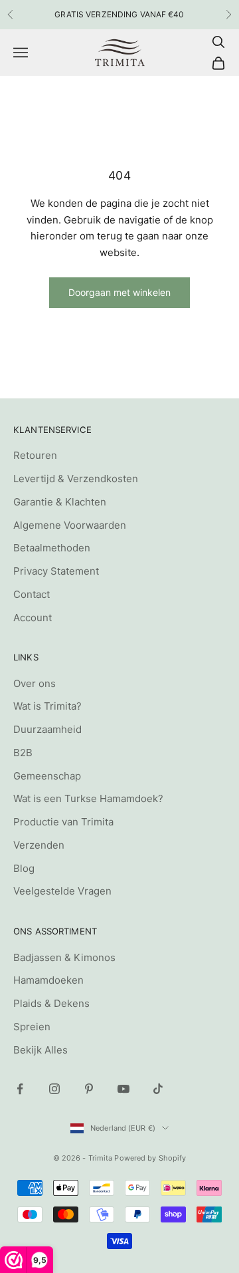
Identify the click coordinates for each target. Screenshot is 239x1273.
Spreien (31, 1026)
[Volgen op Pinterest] (89, 1088)
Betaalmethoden (51, 547)
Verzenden (38, 845)
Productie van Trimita (63, 821)
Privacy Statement (56, 571)
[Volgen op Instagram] (54, 1088)
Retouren (35, 455)
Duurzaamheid (47, 729)
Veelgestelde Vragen (62, 891)
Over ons (34, 683)
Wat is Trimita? (47, 706)
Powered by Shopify (150, 1158)
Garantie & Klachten (59, 501)
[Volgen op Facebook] (20, 1088)
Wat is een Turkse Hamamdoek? (88, 798)
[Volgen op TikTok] (158, 1088)
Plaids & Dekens (51, 1003)
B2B (23, 752)
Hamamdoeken (48, 980)
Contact (31, 594)
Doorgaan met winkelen (119, 292)
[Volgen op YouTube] (123, 1088)
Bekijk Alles (40, 1050)
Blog (24, 868)
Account (32, 617)
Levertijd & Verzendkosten (75, 478)
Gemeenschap (47, 776)
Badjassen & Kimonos (64, 957)
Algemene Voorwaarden (69, 525)
